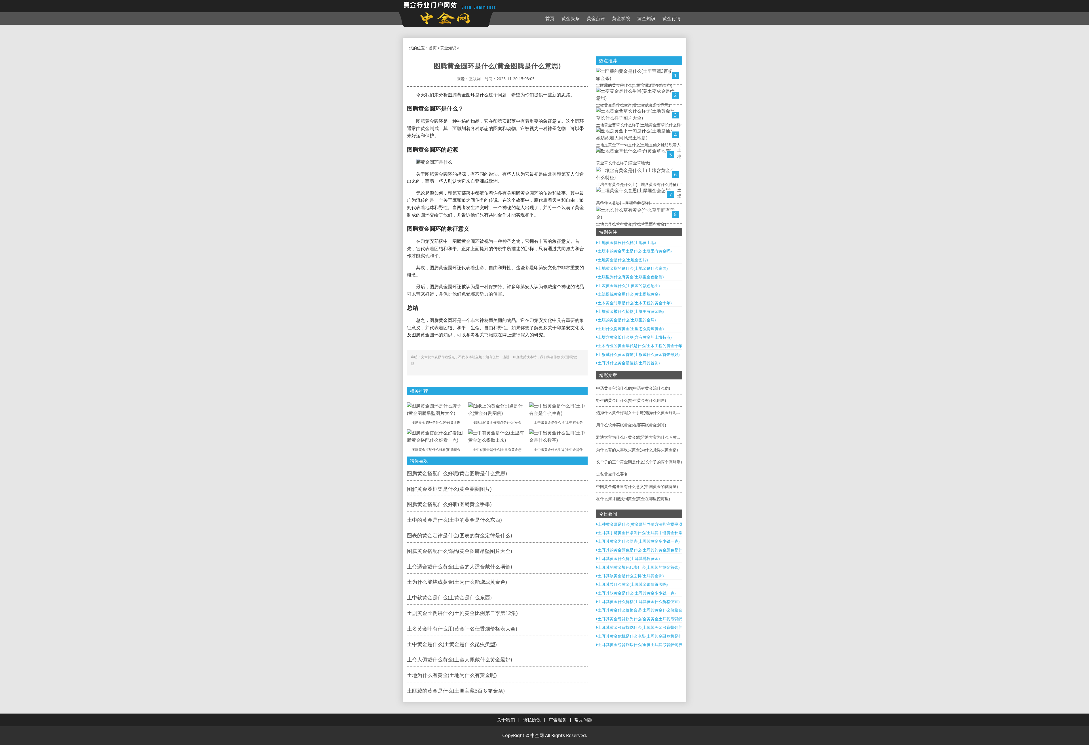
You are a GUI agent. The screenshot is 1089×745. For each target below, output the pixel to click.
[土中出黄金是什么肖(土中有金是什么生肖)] (558, 409)
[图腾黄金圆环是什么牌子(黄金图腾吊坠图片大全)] (436, 409)
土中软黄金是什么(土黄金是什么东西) (449, 597)
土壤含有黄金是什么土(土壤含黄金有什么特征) (637, 184)
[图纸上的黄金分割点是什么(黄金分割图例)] (497, 409)
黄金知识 (646, 18)
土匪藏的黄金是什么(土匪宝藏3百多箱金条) (456, 690)
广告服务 (557, 720)
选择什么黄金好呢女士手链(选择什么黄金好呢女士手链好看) (649, 412)
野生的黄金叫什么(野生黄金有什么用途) (631, 400)
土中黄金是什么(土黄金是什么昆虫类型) (452, 644)
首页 (549, 18)
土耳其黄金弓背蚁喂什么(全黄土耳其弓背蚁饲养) (640, 644)
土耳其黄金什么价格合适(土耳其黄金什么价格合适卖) (644, 610)
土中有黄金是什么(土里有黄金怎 (497, 449)
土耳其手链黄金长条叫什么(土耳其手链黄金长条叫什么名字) (650, 532)
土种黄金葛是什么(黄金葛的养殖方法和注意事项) (640, 524)
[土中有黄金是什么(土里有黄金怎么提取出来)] (497, 436)
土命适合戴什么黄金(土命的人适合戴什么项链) (459, 566)
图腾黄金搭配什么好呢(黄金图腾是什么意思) (457, 473)
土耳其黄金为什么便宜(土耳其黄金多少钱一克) (638, 541)
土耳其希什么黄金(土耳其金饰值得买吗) (633, 584)
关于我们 (506, 720)
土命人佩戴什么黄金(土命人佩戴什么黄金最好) (459, 659)
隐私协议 (532, 720)
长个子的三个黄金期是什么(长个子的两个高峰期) (639, 461)
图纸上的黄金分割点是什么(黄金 (497, 422)
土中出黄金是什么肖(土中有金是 (558, 422)
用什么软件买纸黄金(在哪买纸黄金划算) (631, 425)
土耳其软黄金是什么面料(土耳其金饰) (631, 575)
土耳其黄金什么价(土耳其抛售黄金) (629, 558)
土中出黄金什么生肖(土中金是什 (558, 449)
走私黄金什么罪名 (612, 474)
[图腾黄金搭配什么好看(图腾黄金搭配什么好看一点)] (436, 436)
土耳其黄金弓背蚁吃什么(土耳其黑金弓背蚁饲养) (640, 627)
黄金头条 (571, 18)
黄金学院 (621, 18)
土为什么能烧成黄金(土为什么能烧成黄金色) (457, 581)
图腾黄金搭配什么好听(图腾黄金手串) (449, 504)
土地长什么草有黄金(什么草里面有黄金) (631, 224)
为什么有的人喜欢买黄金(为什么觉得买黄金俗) (637, 449)
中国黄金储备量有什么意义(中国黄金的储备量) (637, 486)
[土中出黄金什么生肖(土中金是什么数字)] (558, 436)
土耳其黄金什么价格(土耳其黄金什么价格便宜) (638, 601)
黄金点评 (596, 18)
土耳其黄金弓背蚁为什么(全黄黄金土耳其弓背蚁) (640, 618)
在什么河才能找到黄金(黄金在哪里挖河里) (633, 498)
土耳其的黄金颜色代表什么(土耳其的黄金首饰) (638, 567)
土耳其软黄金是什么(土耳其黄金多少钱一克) (637, 593)
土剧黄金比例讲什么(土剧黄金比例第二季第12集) (462, 613)
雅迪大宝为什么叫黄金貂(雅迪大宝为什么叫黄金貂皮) (643, 437)
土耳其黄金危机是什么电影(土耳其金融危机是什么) (642, 636)
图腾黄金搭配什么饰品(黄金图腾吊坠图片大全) (459, 550)
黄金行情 (671, 18)
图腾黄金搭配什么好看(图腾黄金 (436, 449)
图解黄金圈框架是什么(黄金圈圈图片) (449, 488)
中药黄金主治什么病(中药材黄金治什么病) (633, 388)
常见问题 (583, 720)
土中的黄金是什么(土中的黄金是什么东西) (454, 519)
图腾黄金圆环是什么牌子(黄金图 (436, 422)
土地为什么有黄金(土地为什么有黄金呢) (452, 675)
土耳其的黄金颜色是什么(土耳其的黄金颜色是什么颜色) (646, 550)
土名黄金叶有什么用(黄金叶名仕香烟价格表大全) (462, 628)
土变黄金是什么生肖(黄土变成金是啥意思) (633, 105)
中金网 (537, 735)
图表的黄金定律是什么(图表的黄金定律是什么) (459, 535)
